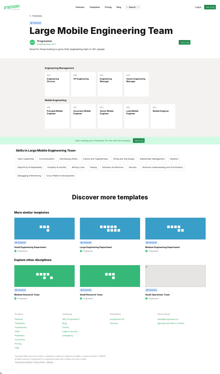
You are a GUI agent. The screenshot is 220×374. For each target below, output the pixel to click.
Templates (94, 7)
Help (17, 347)
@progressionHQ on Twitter (171, 323)
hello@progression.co (168, 319)
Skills (17, 331)
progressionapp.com (46, 44)
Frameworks (21, 327)
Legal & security (70, 331)
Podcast (114, 323)
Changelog (67, 335)
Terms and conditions (24, 362)
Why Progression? (71, 319)
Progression (44, 41)
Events (65, 327)
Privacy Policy (39, 362)
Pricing (108, 7)
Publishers (20, 335)
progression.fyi (117, 319)
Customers (20, 339)
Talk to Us (210, 7)
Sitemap (49, 362)
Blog (119, 7)
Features (80, 7)
